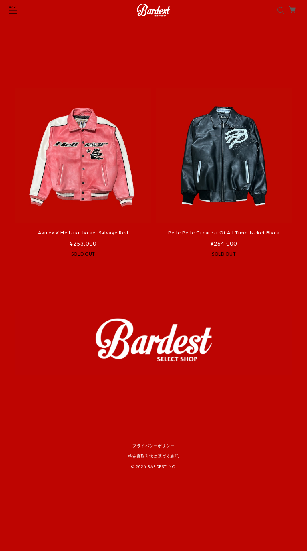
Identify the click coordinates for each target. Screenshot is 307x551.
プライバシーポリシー (153, 445)
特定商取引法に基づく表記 (153, 456)
